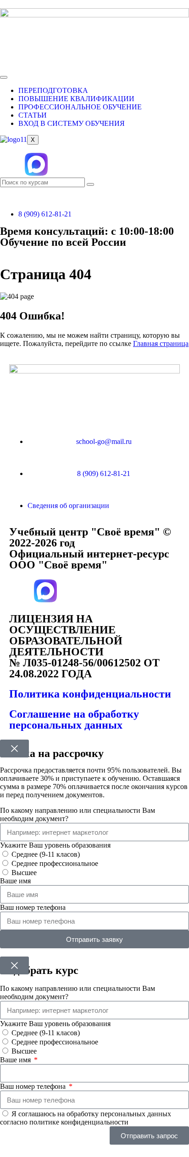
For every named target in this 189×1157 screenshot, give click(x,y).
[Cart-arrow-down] (61, 164)
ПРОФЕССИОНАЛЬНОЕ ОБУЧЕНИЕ (80, 107)
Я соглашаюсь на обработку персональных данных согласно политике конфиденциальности (85, 1118)
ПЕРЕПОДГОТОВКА (53, 90)
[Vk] (11, 164)
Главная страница (161, 343)
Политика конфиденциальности (90, 694)
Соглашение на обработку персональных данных (74, 719)
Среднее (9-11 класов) (45, 854)
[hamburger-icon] (3, 77)
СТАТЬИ (32, 115)
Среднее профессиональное (54, 863)
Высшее (24, 872)
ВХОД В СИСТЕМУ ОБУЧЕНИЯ (71, 123)
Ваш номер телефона (33, 907)
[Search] (90, 184)
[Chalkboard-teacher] (85, 164)
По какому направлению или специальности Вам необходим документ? (77, 814)
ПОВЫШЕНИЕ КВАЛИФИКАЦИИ (76, 99)
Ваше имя (15, 881)
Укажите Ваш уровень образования (55, 845)
